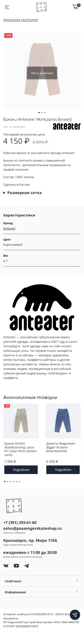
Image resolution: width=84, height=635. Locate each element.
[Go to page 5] (16, 481)
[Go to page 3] (10, 481)
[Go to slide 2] (42, 112)
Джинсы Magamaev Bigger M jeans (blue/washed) (60, 447)
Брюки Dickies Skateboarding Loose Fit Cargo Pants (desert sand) (20, 449)
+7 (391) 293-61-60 (19, 522)
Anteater (9, 228)
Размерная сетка (24, 192)
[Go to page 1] (4, 481)
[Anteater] (67, 126)
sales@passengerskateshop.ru (32, 528)
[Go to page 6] (19, 481)
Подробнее (21, 470)
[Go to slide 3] (45, 112)
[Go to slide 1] (39, 112)
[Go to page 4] (13, 481)
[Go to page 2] (7, 481)
